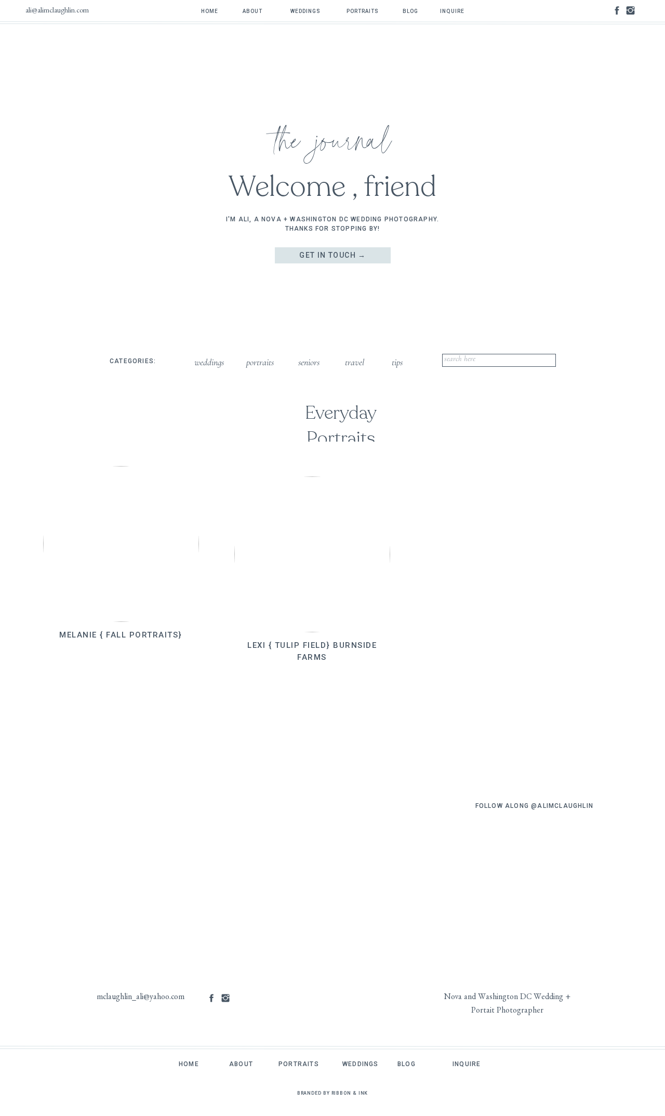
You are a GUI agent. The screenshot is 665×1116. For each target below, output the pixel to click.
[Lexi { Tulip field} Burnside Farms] (312, 554)
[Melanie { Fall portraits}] (121, 544)
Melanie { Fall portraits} (120, 635)
